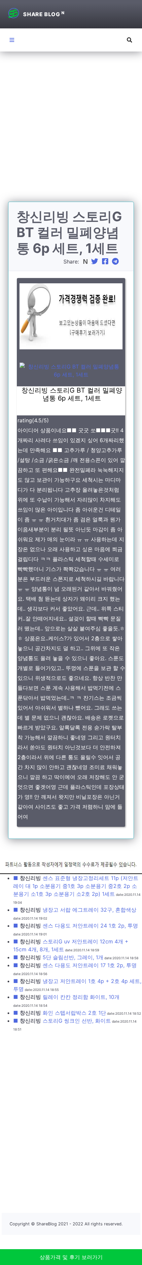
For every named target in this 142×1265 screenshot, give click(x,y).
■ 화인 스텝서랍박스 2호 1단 (59, 1012)
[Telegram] (116, 261)
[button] (129, 40)
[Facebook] (106, 261)
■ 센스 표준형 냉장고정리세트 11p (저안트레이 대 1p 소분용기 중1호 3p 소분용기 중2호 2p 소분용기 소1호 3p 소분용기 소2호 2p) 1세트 (75, 886)
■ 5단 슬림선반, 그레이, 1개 (58, 957)
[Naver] (86, 261)
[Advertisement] (71, 130)
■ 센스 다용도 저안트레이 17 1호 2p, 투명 (75, 965)
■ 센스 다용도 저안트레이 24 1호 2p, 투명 (75, 925)
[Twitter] (95, 261)
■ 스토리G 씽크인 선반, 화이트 (62, 1020)
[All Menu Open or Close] (11, 40)
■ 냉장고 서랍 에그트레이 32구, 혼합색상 (74, 909)
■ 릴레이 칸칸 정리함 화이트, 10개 (66, 997)
